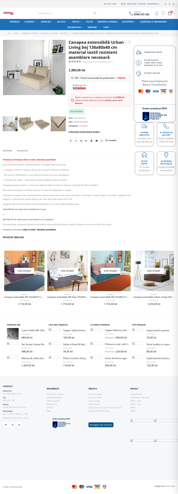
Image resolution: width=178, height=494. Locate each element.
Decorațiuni (74, 27)
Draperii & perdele (108, 21)
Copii (106, 27)
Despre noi (52, 404)
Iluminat (29, 21)
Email (96, 141)
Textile (75, 21)
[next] (129, 42)
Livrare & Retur (95, 394)
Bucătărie (127, 21)
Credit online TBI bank (98, 411)
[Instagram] (169, 4)
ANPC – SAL (135, 404)
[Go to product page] (13, 334)
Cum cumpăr (94, 401)
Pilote (89, 21)
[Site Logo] (8, 13)
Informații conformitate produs (84, 131)
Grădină (92, 27)
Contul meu (131, 4)
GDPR (132, 411)
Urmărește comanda (139, 397)
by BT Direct (115, 407)
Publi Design (170, 486)
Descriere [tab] (7, 150)
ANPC (132, 407)
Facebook (71, 141)
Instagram (19, 425)
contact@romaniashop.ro (14, 407)
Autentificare (153, 4)
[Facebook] (165, 4)
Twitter (76, 141)
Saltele (61, 21)
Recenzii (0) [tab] (22, 150)
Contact (50, 407)
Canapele (83, 125)
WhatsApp (102, 141)
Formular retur (95, 397)
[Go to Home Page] (9, 33)
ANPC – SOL (135, 401)
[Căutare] (95, 13)
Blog (123, 4)
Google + (86, 141)
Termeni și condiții (55, 394)
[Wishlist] (163, 13)
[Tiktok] (173, 4)
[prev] (125, 42)
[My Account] (156, 13)
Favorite (142, 4)
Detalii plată (94, 404)
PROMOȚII (15, 21)
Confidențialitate (54, 397)
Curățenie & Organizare (153, 21)
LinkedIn (81, 141)
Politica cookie (53, 401)
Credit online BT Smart (99, 407)
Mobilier (45, 21)
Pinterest (91, 141)
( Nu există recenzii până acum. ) (97, 61)
